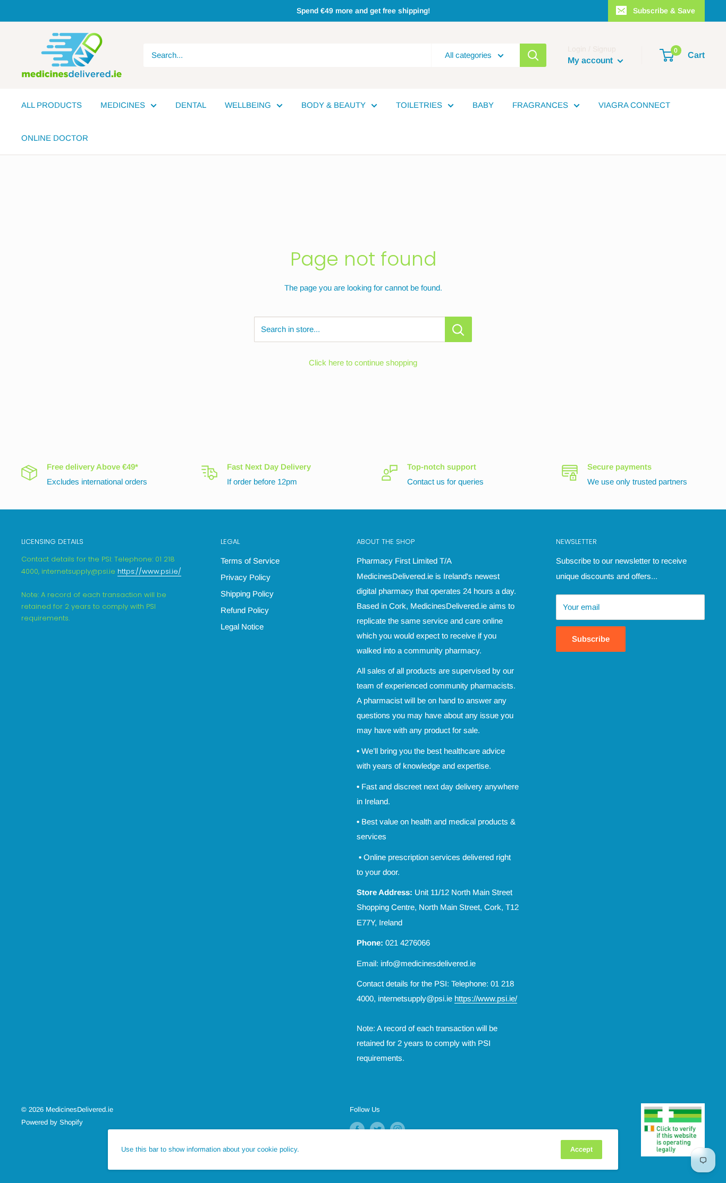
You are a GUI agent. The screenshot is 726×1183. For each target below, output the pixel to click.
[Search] (533, 55)
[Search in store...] (458, 329)
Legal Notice (242, 626)
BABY (483, 104)
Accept (581, 1149)
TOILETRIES (419, 104)
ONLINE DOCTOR (54, 137)
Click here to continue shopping (363, 362)
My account (591, 60)
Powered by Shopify (52, 1122)
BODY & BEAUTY (333, 104)
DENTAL (190, 104)
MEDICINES (122, 104)
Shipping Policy (247, 593)
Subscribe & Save (664, 10)
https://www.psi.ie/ (149, 571)
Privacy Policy (246, 577)
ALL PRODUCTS (51, 104)
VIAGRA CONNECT (634, 104)
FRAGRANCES (540, 104)
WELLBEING (248, 104)
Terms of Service (250, 560)
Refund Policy (245, 610)
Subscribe (591, 638)
